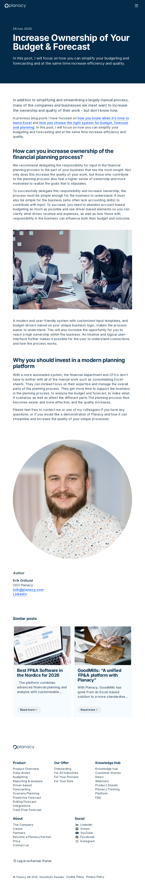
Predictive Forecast (27, 797)
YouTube (86, 833)
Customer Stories (108, 773)
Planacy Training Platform (107, 791)
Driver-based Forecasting (22, 787)
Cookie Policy (75, 876)
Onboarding (62, 769)
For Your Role (63, 781)
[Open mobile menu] (137, 6)
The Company (23, 824)
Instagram (87, 841)
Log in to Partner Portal (34, 861)
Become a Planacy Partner (32, 837)
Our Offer (61, 763)
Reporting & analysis (28, 781)
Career (18, 829)
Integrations (21, 806)
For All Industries (66, 773)
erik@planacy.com (28, 590)
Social (80, 818)
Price (16, 841)
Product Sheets (106, 785)
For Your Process (66, 777)
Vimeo (85, 829)
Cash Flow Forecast (27, 810)
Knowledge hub (106, 769)
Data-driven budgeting (21, 775)
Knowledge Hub (108, 763)
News (99, 777)
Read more (27, 709)
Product (19, 763)
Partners (19, 833)
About (18, 818)
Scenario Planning (26, 793)
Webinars (102, 781)
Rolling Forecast (24, 801)
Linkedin (20, 594)
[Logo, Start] (15, 6)
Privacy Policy (95, 876)
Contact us (21, 845)
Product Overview (26, 769)
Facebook (87, 837)
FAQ (98, 797)
